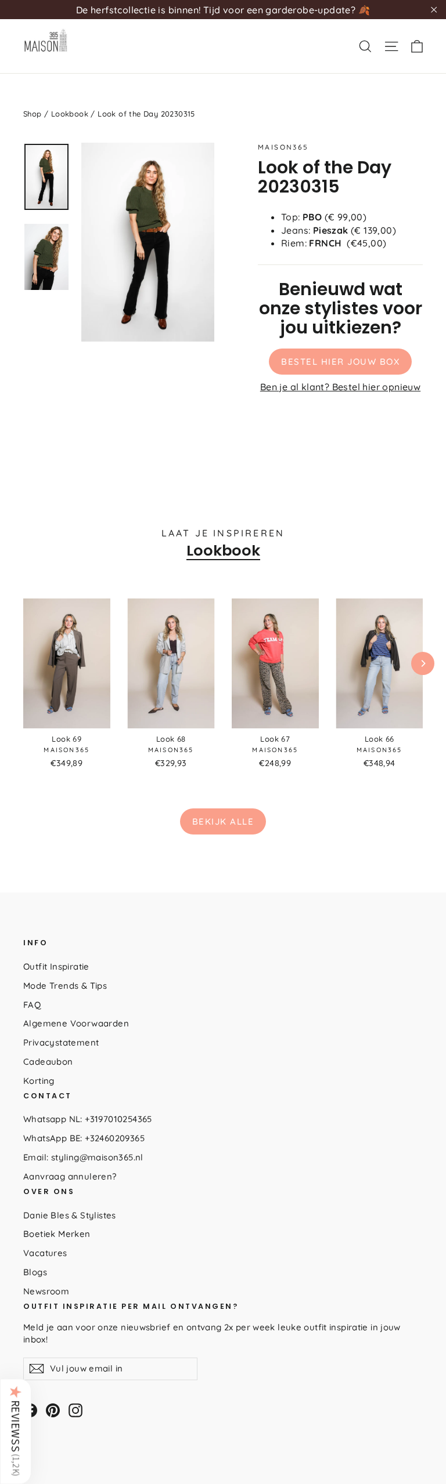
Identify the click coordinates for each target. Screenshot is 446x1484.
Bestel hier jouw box (340, 361)
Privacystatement (61, 1042)
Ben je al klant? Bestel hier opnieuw (340, 387)
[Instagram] (75, 1410)
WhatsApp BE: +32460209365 (84, 1138)
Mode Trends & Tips (65, 985)
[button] (15, 1431)
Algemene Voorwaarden (76, 1023)
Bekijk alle (223, 821)
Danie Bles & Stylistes (69, 1215)
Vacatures (45, 1252)
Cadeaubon (48, 1061)
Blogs (35, 1272)
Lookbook (69, 113)
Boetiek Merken (57, 1233)
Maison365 (283, 147)
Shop (32, 113)
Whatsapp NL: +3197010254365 (87, 1118)
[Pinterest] (53, 1410)
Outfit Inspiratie (56, 966)
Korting (39, 1080)
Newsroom (46, 1291)
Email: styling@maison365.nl (83, 1157)
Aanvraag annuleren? (70, 1176)
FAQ (32, 1004)
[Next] (422, 663)
